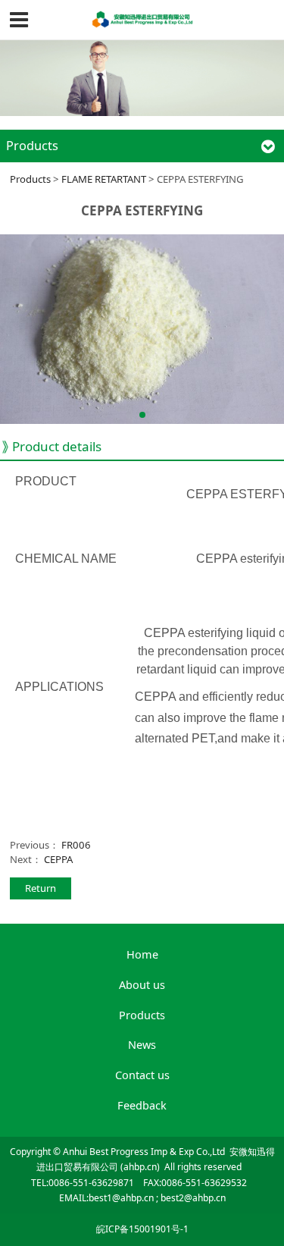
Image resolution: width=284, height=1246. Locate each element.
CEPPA (58, 859)
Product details (56, 446)
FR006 (76, 845)
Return (40, 888)
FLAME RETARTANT (103, 179)
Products (30, 179)
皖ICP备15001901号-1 (142, 1228)
